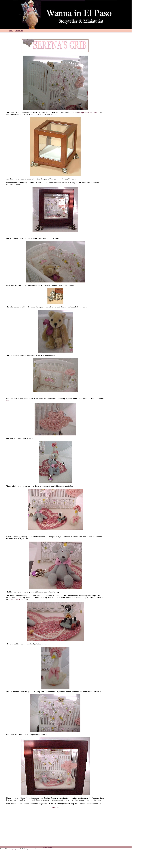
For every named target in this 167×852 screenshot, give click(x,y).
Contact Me (19, 31)
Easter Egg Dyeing (16, 599)
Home (11, 31)
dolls (8, 400)
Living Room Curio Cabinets (89, 112)
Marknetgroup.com (13, 849)
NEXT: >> (55, 807)
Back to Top (47, 847)
